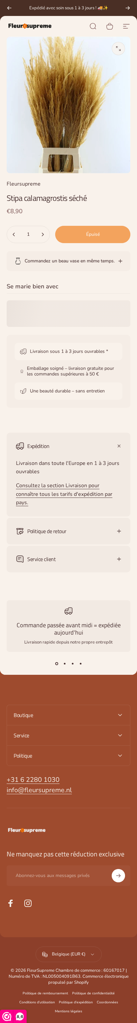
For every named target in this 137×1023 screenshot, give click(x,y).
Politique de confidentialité (93, 993)
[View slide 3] (72, 664)
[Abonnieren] (118, 875)
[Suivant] (127, 8)
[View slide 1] (57, 664)
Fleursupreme (24, 184)
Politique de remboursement (45, 993)
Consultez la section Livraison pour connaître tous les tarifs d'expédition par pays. (64, 494)
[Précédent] (9, 8)
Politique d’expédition (76, 1002)
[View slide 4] (80, 664)
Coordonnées (107, 1002)
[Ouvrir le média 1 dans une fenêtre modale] (118, 48)
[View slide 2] (64, 664)
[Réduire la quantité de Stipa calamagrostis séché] (14, 234)
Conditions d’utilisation (37, 1002)
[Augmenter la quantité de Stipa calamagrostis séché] (43, 234)
